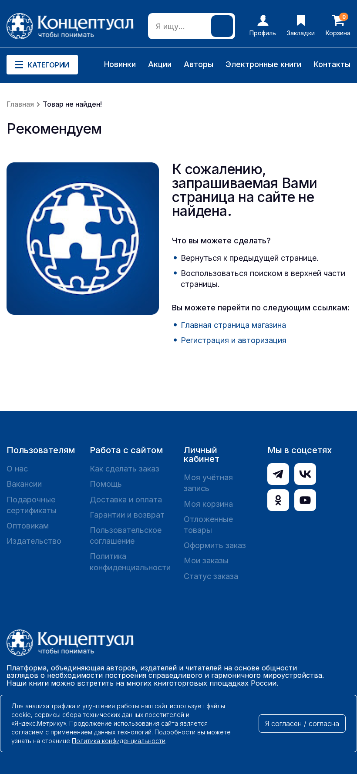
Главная (20, 104)
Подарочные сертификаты (32, 505)
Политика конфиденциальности (130, 562)
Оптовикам (28, 525)
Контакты (331, 64)
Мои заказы (206, 560)
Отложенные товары (208, 525)
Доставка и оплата (126, 499)
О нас (17, 468)
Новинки (120, 64)
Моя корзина (208, 503)
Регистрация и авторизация (233, 340)
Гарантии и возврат (127, 514)
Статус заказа (211, 576)
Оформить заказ (215, 545)
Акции (160, 64)
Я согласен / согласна (302, 723)
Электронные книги (263, 64)
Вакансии (24, 483)
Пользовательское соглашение (126, 535)
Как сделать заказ (124, 468)
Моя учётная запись (208, 483)
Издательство (34, 540)
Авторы (198, 64)
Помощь (106, 483)
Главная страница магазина (233, 325)
